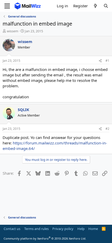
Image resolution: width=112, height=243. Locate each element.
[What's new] (95, 6)
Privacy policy (62, 228)
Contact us (12, 228)
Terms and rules (36, 228)
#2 (107, 128)
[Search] (106, 6)
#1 (107, 60)
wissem (12, 31)
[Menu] (7, 6)
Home (93, 228)
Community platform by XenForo (45, 238)
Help (81, 228)
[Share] (100, 61)
